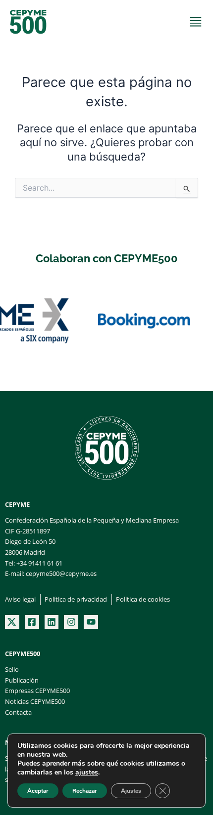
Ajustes (131, 791)
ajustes (86, 772)
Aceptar (38, 791)
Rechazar (84, 791)
